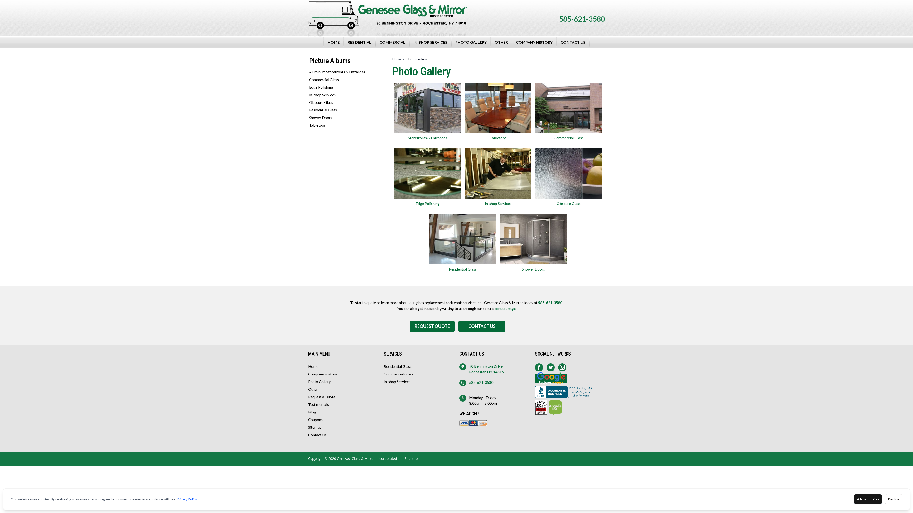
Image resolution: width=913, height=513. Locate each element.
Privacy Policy (187, 499)
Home (334, 42)
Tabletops (317, 125)
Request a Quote (321, 396)
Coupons (315, 419)
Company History (534, 42)
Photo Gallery (471, 42)
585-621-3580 (582, 18)
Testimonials (318, 404)
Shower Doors (320, 117)
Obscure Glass (321, 102)
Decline (893, 499)
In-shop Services (430, 42)
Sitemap (314, 427)
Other (501, 42)
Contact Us (573, 42)
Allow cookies (868, 499)
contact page (505, 308)
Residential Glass (323, 110)
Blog (312, 412)
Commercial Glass (324, 79)
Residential (359, 42)
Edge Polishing (321, 87)
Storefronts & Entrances (427, 137)
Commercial (392, 42)
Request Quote (432, 326)
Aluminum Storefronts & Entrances (337, 72)
